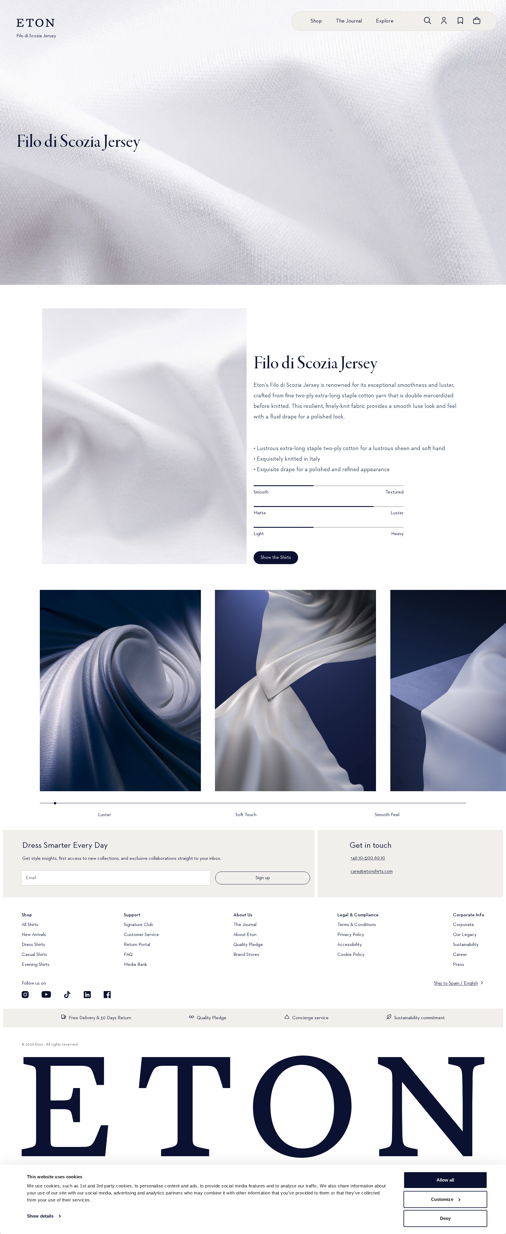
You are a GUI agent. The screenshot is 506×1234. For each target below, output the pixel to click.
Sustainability (465, 944)
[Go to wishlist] (460, 20)
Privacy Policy (350, 934)
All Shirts (30, 924)
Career (460, 954)
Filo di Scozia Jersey (36, 36)
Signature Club (138, 924)
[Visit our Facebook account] (107, 994)
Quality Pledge (248, 944)
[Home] (253, 1107)
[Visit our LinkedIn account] (87, 994)
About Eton (245, 934)
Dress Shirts (33, 944)
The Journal (349, 21)
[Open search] (427, 20)
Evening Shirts (35, 964)
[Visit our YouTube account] (46, 994)
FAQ (128, 954)
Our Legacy (464, 934)
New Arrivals (34, 934)
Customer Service (141, 934)
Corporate (463, 924)
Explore (385, 21)
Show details (40, 1215)
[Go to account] (443, 20)
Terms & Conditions (356, 924)
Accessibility (349, 944)
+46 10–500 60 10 (368, 858)
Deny (445, 1218)
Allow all (445, 1179)
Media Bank (135, 964)
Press (458, 964)
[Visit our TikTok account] (67, 994)
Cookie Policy (350, 954)
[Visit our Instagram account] (25, 994)
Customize (442, 1199)
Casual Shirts (34, 954)
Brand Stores (246, 954)
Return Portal (137, 944)
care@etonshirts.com (372, 871)
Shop (316, 21)
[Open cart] (476, 20)
